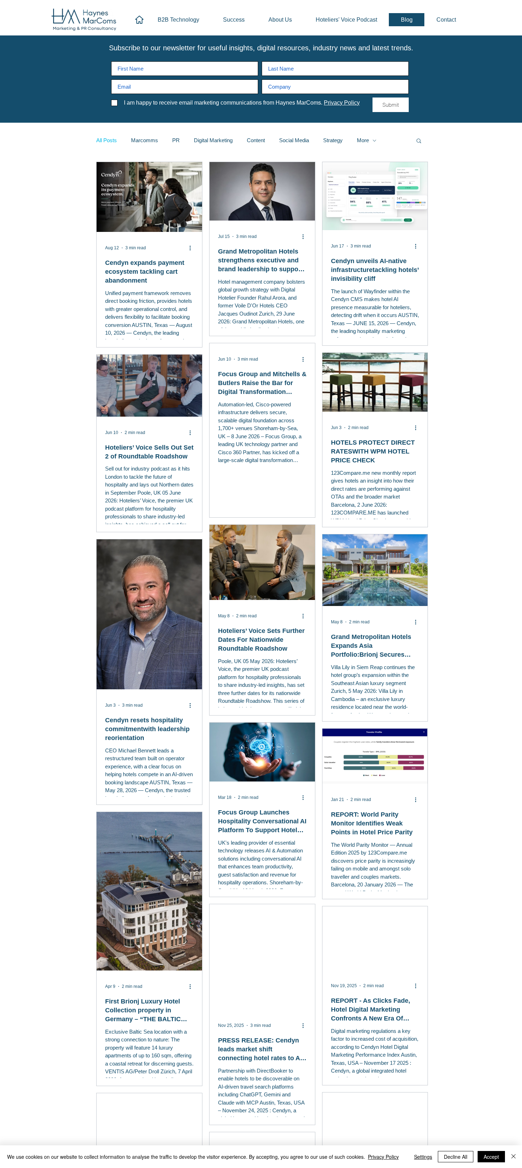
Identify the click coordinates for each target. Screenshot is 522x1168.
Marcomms (144, 140)
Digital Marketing (213, 140)
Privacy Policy (383, 1156)
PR (176, 140)
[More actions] (192, 248)
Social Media (294, 140)
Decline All (455, 1156)
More (363, 140)
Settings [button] (423, 1156)
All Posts (106, 140)
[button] (418, 141)
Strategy (333, 140)
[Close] (513, 1156)
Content (256, 140)
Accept (491, 1156)
